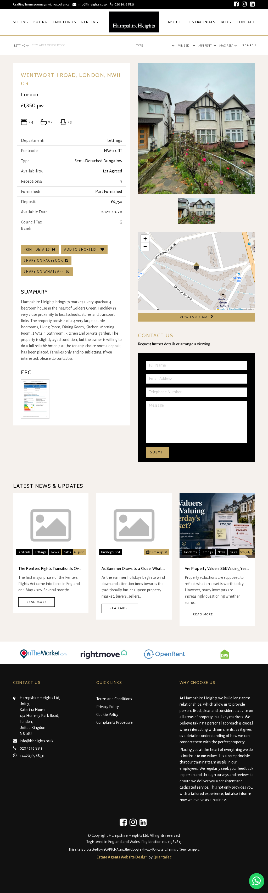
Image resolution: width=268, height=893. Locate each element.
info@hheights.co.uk (92, 4)
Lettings (40, 552)
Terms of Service (179, 849)
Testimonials (201, 22)
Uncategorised (110, 552)
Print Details (37, 249)
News (55, 552)
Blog (226, 22)
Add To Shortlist (81, 249)
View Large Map (195, 317)
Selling (20, 22)
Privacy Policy (107, 707)
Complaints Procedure (114, 722)
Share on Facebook (44, 260)
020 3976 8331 (123, 4)
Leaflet (222, 308)
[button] (196, 266)
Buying (41, 22)
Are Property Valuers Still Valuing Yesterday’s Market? (217, 568)
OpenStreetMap (236, 308)
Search (248, 45)
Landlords (64, 22)
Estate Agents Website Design (122, 857)
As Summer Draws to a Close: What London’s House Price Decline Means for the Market (134, 568)
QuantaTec (162, 857)
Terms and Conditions (114, 699)
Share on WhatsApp (45, 271)
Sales (67, 552)
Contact (246, 22)
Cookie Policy (107, 714)
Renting (89, 22)
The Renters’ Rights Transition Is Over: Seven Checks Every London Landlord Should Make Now (50, 568)
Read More (36, 602)
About (175, 22)
